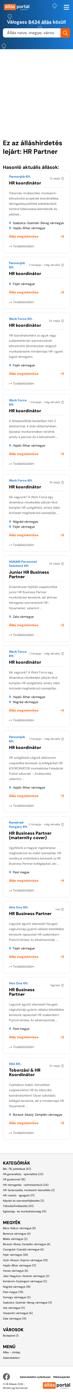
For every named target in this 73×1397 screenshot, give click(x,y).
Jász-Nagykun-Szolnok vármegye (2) (26, 1276)
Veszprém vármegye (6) (18, 1313)
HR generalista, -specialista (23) (23, 1174)
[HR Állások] (18, 7)
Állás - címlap (11, 1352)
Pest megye (21, 872)
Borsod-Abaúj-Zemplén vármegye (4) (26, 1244)
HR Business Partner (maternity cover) (30, 835)
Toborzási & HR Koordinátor (24, 1072)
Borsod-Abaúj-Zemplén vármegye (37, 1115)
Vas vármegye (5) (14, 1308)
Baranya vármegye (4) (17, 1233)
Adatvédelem (11, 1358)
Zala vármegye (23, 617)
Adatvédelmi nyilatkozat (35, 1377)
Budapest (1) (10, 1335)
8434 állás (40, 22)
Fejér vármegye (24, 284)
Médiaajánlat (61, 1377)
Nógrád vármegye (25, 522)
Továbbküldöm (23, 246)
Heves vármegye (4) (15, 1270)
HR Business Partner (30, 913)
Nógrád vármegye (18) (16, 1286)
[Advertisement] (36, 85)
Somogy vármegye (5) (17, 1297)
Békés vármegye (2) (15, 1239)
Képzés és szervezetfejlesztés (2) (23, 1200)
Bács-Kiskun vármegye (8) (19, 1228)
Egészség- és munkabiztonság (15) (24, 1211)
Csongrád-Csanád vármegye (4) (23, 1249)
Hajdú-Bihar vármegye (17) (19, 1265)
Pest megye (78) (13, 1292)
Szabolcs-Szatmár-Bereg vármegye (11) (27, 1302)
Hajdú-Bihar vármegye (29, 228)
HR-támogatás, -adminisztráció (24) (25, 1185)
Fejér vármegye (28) (15, 1254)
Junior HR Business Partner (29, 574)
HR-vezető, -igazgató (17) (18, 1195)
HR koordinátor (25, 183)
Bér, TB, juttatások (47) (17, 1169)
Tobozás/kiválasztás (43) (18, 1206)
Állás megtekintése (24, 236)
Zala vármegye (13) (14, 1318)
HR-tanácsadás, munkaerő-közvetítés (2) (29, 1190)
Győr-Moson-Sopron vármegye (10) (25, 1260)
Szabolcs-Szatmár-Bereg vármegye (38, 223)
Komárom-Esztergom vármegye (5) (25, 1281)
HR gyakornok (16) (14, 1179)
